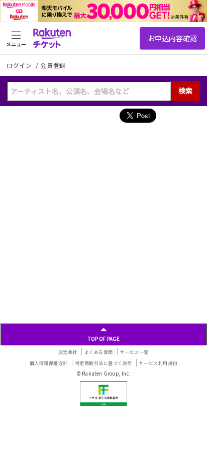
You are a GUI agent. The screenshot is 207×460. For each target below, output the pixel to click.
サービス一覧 (134, 352)
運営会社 (67, 352)
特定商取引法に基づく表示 (103, 363)
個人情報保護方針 (49, 363)
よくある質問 (98, 352)
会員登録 (53, 65)
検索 (185, 90)
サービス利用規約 (158, 363)
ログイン (20, 65)
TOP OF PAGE (104, 338)
